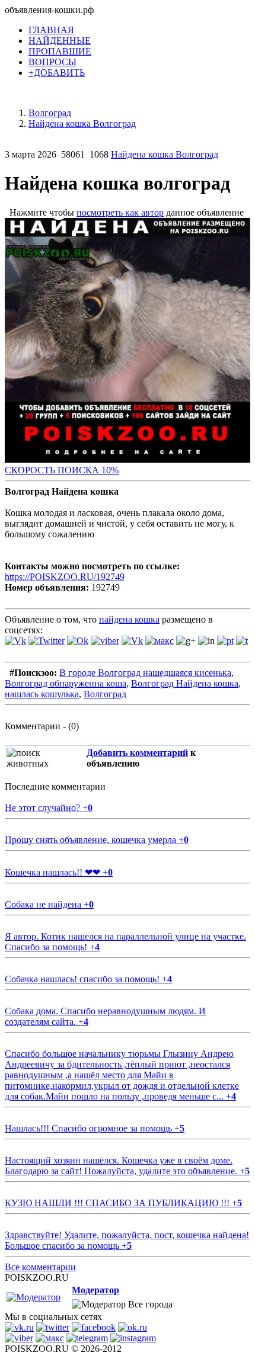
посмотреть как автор (120, 212)
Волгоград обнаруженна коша (65, 683)
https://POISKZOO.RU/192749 (65, 577)
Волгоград (105, 694)
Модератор (95, 1290)
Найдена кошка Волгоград (164, 154)
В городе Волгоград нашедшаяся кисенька (145, 673)
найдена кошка (129, 619)
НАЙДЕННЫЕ (59, 41)
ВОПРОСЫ (52, 62)
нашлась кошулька (42, 694)
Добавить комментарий (137, 753)
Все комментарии (40, 1267)
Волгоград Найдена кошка (184, 683)
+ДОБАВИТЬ (56, 73)
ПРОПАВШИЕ (59, 51)
